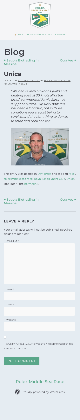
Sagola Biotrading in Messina (21, 199)
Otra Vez (68, 60)
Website (11, 317)
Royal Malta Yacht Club (49, 177)
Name (10, 287)
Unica (70, 177)
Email (10, 302)
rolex (72, 173)
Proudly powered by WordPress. (43, 389)
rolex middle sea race (18, 177)
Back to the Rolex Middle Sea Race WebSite (41, 35)
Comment (12, 238)
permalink (31, 182)
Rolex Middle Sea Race (40, 379)
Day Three (44, 173)
